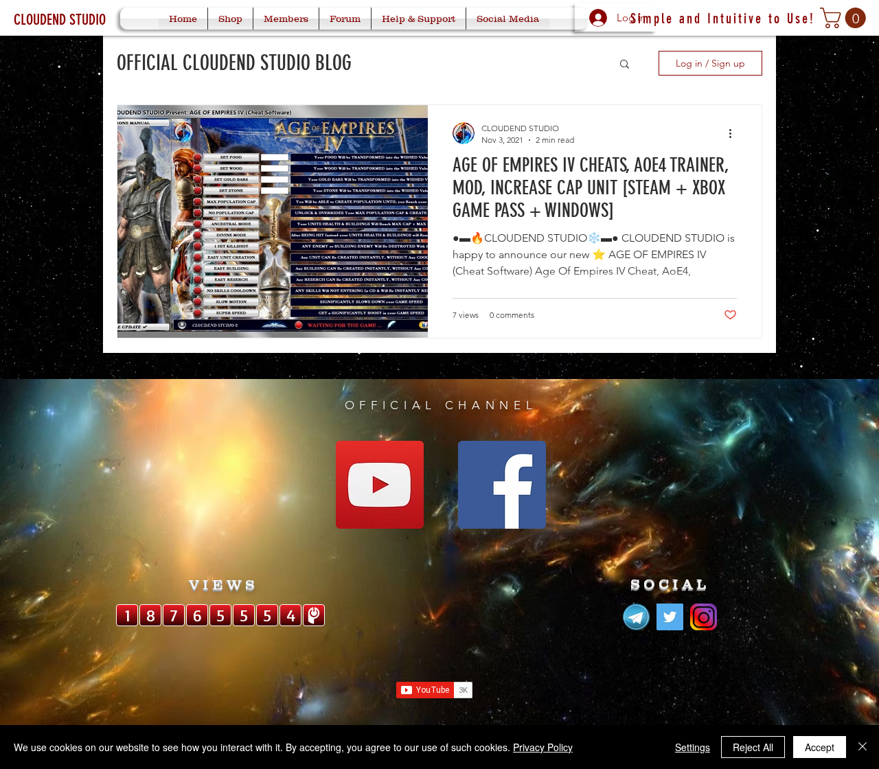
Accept (819, 747)
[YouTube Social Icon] (380, 485)
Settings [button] (692, 747)
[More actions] (735, 133)
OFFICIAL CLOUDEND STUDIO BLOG (234, 63)
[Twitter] (670, 617)
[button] (845, 18)
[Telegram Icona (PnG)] (636, 617)
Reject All (753, 747)
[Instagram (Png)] (703, 617)
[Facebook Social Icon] (502, 485)
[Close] (862, 747)
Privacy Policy (543, 747)
